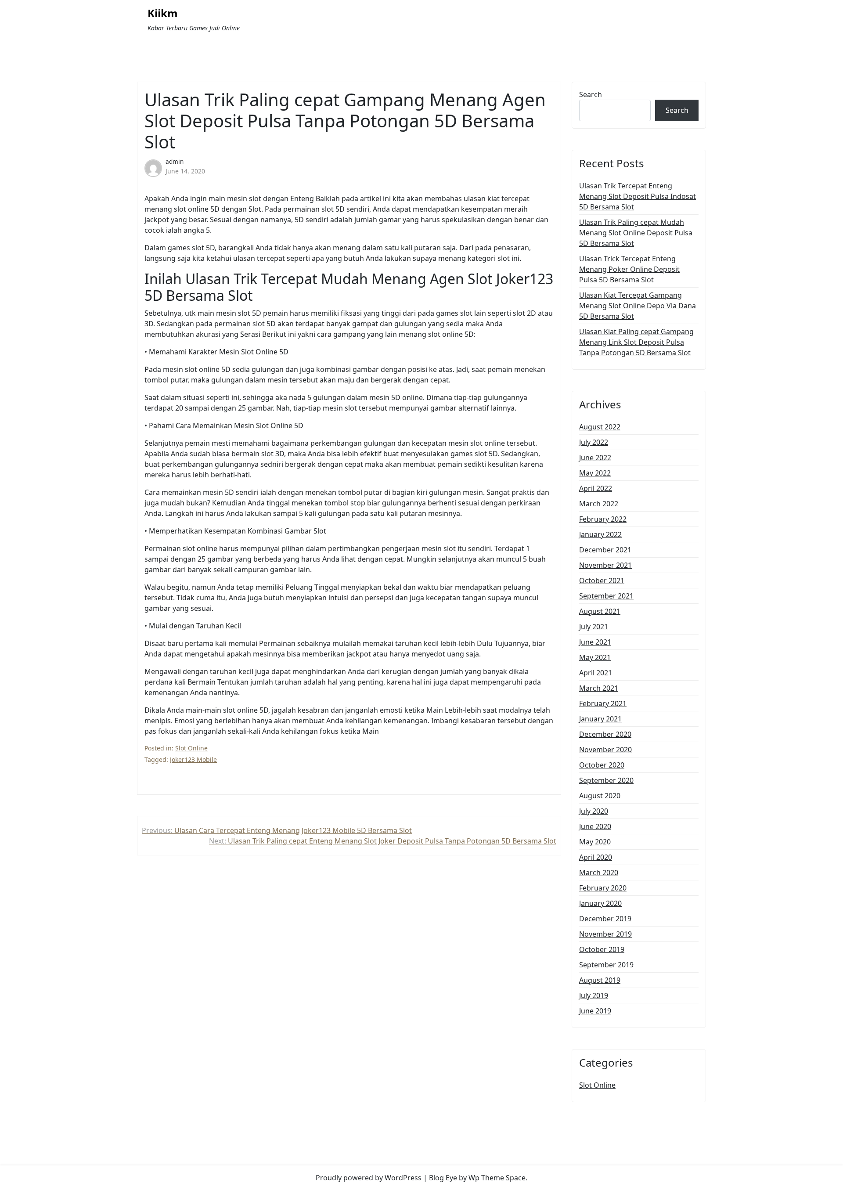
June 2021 (595, 642)
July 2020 (593, 811)
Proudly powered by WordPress (369, 1178)
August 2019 (599, 980)
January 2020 (600, 903)
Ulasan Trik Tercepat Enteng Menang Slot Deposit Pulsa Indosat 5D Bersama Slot (637, 196)
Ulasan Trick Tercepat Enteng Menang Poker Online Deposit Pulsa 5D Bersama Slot (629, 269)
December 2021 (605, 550)
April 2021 (595, 673)
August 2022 (599, 427)
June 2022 (595, 457)
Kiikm (163, 13)
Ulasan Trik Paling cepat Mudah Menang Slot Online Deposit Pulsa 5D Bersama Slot (635, 232)
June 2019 (595, 1011)
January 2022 (600, 534)
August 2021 (599, 611)
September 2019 (606, 965)
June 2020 (595, 826)
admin (175, 161)
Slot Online (191, 748)
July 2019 (593, 995)
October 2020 (601, 765)
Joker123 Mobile (193, 759)
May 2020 (595, 842)
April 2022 (595, 488)
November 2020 (605, 749)
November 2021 (605, 565)
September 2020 (606, 780)
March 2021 (598, 688)
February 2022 (603, 519)
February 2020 (603, 888)
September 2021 (606, 596)
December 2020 (605, 734)
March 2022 (598, 503)
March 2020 (598, 872)
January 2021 (600, 719)
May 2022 (595, 473)
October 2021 (601, 580)
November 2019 (605, 934)
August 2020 (599, 796)
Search (590, 94)
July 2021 (593, 626)
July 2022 (593, 442)
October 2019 (601, 949)
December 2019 (605, 918)
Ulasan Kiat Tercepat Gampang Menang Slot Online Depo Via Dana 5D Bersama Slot (637, 305)
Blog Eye (443, 1178)
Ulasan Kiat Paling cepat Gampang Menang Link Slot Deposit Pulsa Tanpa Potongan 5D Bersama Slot (636, 342)
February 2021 (603, 703)
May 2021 (595, 657)
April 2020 (595, 857)
